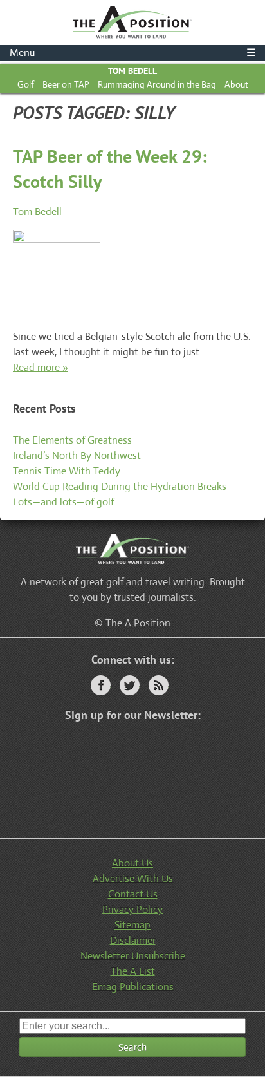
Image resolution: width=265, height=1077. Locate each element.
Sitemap (132, 925)
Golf (25, 84)
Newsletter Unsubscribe (132, 955)
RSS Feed (159, 685)
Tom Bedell (132, 71)
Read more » (40, 367)
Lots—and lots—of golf (63, 502)
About (236, 84)
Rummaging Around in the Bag (157, 84)
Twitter (130, 685)
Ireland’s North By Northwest (77, 455)
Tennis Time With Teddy (66, 471)
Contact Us (133, 894)
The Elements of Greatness (72, 440)
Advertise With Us (133, 878)
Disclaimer (133, 940)
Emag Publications (133, 986)
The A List (133, 971)
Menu (132, 52)
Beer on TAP (65, 84)
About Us (132, 863)
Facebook (101, 685)
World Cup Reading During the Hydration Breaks (119, 486)
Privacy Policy (132, 909)
